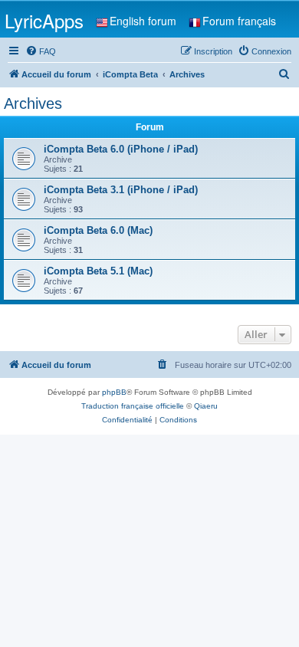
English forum (143, 20)
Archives (33, 103)
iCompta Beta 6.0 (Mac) (98, 230)
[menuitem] (40, 51)
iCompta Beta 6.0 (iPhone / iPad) (121, 149)
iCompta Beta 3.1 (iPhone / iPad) (121, 189)
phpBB (114, 392)
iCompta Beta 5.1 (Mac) (98, 271)
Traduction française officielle (132, 406)
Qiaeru (206, 406)
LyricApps (44, 20)
